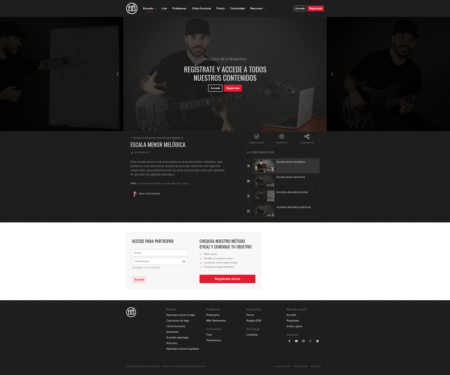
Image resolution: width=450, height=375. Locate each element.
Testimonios (213, 340)
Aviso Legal (283, 366)
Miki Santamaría (216, 320)
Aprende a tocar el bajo (180, 315)
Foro (209, 334)
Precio (250, 315)
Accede (300, 8)
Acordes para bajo (177, 337)
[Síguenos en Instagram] (303, 341)
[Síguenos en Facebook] (289, 341)
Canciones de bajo (177, 320)
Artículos (171, 343)
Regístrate (315, 8)
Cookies (316, 366)
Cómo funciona (175, 326)
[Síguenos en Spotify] (317, 341)
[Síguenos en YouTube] (296, 341)
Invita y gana (294, 326)
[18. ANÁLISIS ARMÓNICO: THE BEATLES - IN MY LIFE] (117, 74)
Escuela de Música (147, 366)
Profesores (212, 315)
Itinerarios (172, 332)
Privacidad (301, 366)
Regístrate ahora (227, 279)
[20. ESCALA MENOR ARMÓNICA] (332, 74)
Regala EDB (253, 320)
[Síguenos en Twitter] (310, 341)
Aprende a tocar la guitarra (182, 349)
